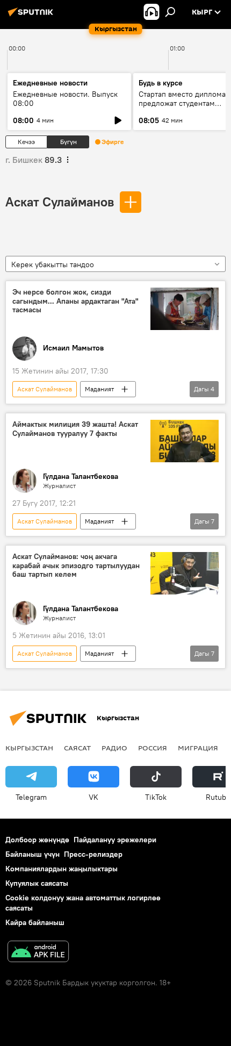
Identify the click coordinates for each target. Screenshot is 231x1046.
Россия (152, 748)
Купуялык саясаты (36, 883)
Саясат (77, 748)
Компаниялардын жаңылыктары (61, 868)
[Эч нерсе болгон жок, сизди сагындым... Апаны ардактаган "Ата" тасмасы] (184, 309)
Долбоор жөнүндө (37, 839)
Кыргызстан (29, 748)
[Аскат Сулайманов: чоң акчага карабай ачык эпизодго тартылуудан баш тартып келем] (184, 573)
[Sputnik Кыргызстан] (32, 16)
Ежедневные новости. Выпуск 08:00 (65, 98)
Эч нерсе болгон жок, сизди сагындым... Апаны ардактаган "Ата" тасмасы (75, 301)
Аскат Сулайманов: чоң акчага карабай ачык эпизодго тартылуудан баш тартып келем (76, 565)
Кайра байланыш (34, 922)
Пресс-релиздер (93, 854)
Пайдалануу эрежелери (115, 839)
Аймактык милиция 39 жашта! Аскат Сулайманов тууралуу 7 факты (75, 429)
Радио (114, 748)
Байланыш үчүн (32, 854)
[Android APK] (38, 953)
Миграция (198, 748)
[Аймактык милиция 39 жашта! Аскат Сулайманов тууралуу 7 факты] (184, 441)
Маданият (99, 389)
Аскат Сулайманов (59, 202)
